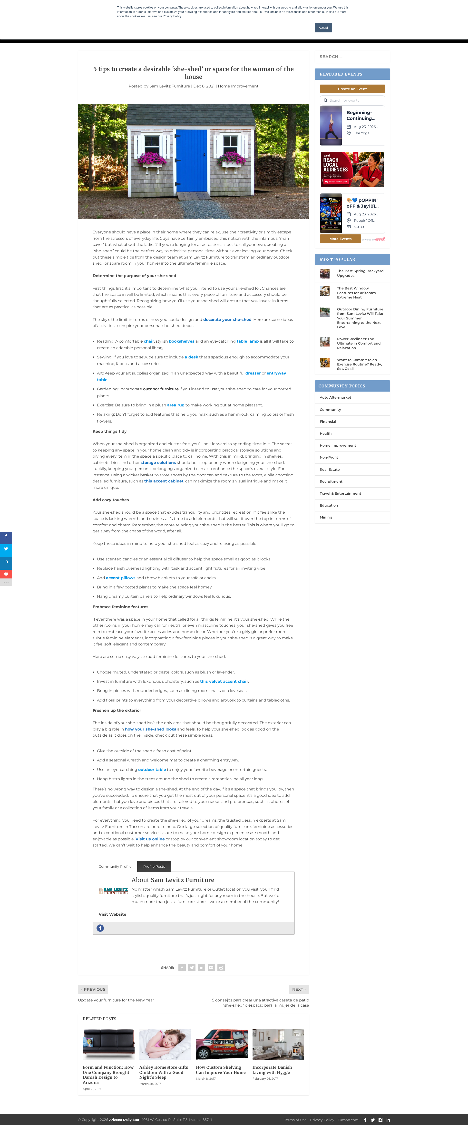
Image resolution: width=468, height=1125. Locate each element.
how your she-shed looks (150, 729)
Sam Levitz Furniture (169, 86)
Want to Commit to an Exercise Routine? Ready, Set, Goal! (359, 364)
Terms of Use (295, 1120)
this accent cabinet (164, 481)
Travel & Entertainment (340, 493)
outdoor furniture (161, 389)
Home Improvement (238, 86)
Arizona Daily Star (124, 1120)
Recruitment (331, 481)
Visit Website (112, 914)
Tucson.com (348, 1120)
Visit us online (150, 839)
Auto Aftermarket (335, 397)
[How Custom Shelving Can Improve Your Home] (222, 1044)
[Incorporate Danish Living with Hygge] (278, 1044)
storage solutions (158, 462)
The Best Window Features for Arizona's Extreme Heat (356, 292)
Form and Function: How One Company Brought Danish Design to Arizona (108, 1075)
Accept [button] (323, 27)
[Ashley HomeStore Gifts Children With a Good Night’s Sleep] (165, 1044)
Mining (326, 517)
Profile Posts (154, 866)
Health (326, 433)
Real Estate (330, 469)
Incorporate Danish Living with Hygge (272, 1070)
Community (330, 409)
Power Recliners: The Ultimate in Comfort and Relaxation (359, 343)
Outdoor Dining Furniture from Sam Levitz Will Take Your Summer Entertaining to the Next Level (360, 318)
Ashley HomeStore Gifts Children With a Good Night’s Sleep (163, 1072)
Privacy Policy (322, 1120)
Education (329, 505)
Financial (328, 421)
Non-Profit (329, 457)
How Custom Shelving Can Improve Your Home (221, 1070)
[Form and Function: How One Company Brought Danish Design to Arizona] (109, 1044)
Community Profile (115, 866)
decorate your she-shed (227, 319)
